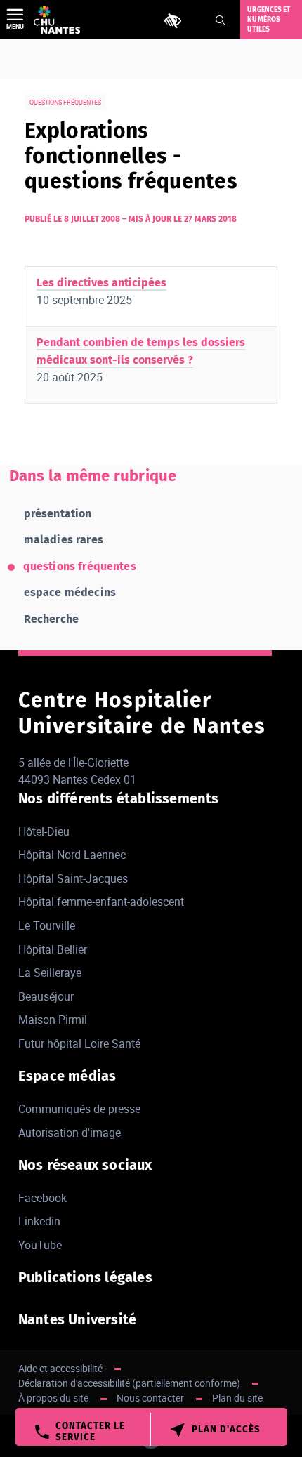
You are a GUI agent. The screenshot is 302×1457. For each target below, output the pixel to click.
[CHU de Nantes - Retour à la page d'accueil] (57, 19)
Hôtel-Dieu (44, 831)
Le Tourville (46, 925)
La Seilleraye (49, 972)
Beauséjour (46, 996)
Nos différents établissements (118, 798)
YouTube (40, 1245)
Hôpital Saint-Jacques (73, 878)
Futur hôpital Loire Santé (79, 1043)
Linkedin (39, 1221)
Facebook (42, 1198)
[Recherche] (220, 20)
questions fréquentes (79, 566)
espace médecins (70, 592)
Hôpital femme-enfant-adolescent (101, 901)
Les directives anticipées (101, 282)
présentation (58, 513)
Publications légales (85, 1277)
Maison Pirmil (52, 1019)
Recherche (51, 619)
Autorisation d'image (69, 1132)
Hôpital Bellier (52, 949)
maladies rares (63, 539)
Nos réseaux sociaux (85, 1164)
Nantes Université (77, 1319)
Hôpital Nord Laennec (72, 854)
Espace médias (67, 1075)
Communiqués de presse (79, 1108)
